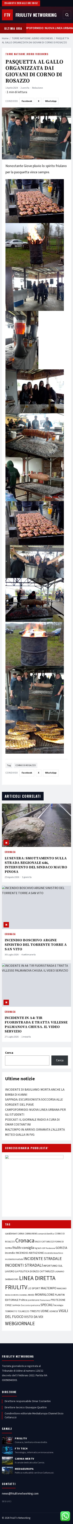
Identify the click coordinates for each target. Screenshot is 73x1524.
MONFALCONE (44, 1294)
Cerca (9, 1053)
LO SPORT (34, 1288)
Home (5, 38)
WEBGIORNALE (20, 1323)
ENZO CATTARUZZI (44, 1241)
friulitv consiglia (23, 1247)
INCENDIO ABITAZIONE (30, 1253)
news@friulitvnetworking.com (20, 1494)
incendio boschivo (53, 1253)
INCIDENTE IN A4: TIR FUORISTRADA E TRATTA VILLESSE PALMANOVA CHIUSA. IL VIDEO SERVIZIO (36, 1024)
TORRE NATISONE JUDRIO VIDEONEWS (32, 38)
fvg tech (38, 1248)
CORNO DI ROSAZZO (25, 765)
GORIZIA (61, 1248)
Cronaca (10, 852)
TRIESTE (35, 1311)
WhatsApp (50, 101)
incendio (10, 1253)
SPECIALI (47, 1305)
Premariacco (45, 1300)
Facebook (27, 101)
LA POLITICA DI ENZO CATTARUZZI (34, 1271)
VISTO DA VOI (33, 1316)
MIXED (31, 1295)
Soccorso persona (30, 1305)
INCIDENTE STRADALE (43, 1259)
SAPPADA (16, 1305)
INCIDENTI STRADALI (24, 1265)
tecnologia (58, 1305)
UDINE (44, 1311)
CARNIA (20, 1233)
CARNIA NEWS (31, 1233)
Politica (23, 1300)
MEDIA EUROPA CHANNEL (16, 1295)
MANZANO (62, 1288)
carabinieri (11, 1233)
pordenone (33, 1300)
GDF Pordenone (48, 1248)
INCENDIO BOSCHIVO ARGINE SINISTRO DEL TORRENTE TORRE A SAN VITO (36, 944)
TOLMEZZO (23, 1311)
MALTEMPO (48, 1288)
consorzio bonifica (46, 1233)
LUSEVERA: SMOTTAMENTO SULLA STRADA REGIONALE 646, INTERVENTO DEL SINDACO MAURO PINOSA (36, 865)
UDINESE (53, 1311)
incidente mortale (14, 1259)
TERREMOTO (11, 1311)
